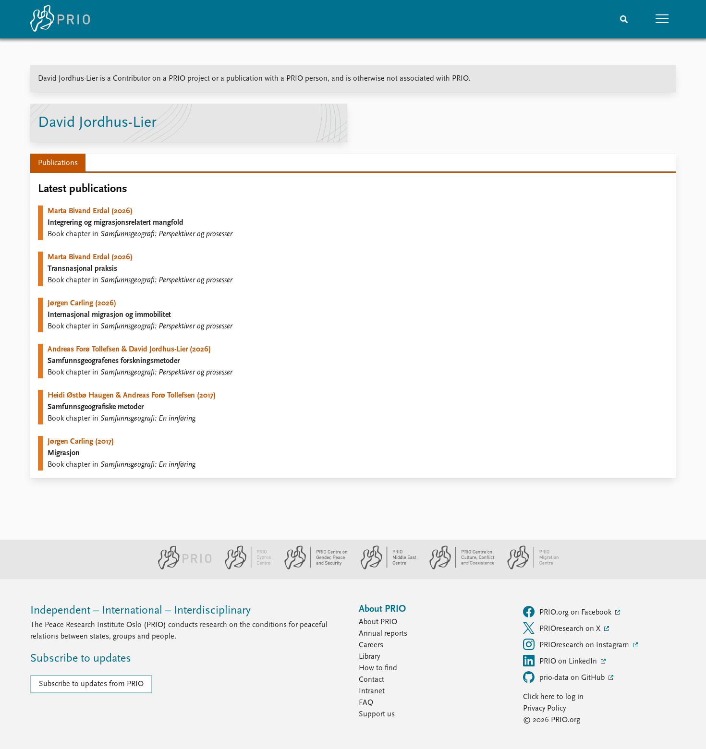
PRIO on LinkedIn (569, 661)
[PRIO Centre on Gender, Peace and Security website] (312, 567)
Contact (371, 680)
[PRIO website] (180, 567)
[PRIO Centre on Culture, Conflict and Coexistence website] (458, 567)
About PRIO (378, 622)
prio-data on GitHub (573, 678)
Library (369, 657)
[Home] (60, 19)
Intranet (372, 691)
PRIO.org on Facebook (576, 612)
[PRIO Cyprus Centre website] (244, 567)
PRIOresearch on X (570, 629)
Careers (371, 645)
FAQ (366, 703)
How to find (378, 668)
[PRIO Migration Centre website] (528, 567)
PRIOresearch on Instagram (585, 645)
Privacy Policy (544, 709)
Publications (58, 163)
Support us (377, 714)
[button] (662, 19)
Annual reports (383, 634)
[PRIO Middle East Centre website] (384, 567)
